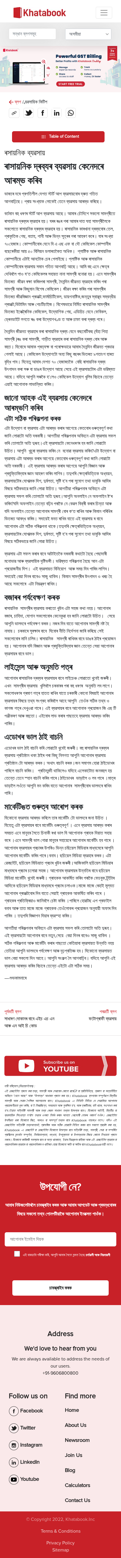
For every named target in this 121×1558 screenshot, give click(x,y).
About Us (75, 1425)
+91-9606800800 (60, 1373)
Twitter (27, 1427)
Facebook (31, 1410)
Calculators (77, 1485)
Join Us (73, 1455)
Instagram (31, 1445)
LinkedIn (29, 1462)
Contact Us (77, 1500)
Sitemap (60, 1550)
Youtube (29, 1479)
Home (72, 1410)
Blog (70, 1470)
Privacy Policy (60, 1543)
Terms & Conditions (60, 1531)
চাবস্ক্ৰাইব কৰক (60, 1288)
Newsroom (77, 1440)
